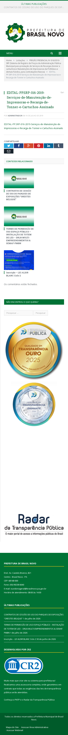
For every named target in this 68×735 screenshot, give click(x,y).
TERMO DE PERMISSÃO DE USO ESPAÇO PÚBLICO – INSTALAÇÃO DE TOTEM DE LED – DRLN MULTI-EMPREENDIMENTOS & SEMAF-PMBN (35, 7)
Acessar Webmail (14, 730)
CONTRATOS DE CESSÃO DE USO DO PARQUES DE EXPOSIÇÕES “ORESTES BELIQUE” (18, 195)
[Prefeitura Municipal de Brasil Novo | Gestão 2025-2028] (35, 32)
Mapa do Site (12, 727)
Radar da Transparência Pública (39, 699)
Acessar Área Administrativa (34, 727)
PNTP (17, 699)
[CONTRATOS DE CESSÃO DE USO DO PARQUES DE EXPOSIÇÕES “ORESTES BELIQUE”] (19, 178)
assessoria (25, 684)
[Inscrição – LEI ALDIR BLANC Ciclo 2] (19, 260)
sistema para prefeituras (43, 680)
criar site (23, 680)
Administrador (15, 115)
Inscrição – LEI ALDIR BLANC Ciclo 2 (17, 274)
